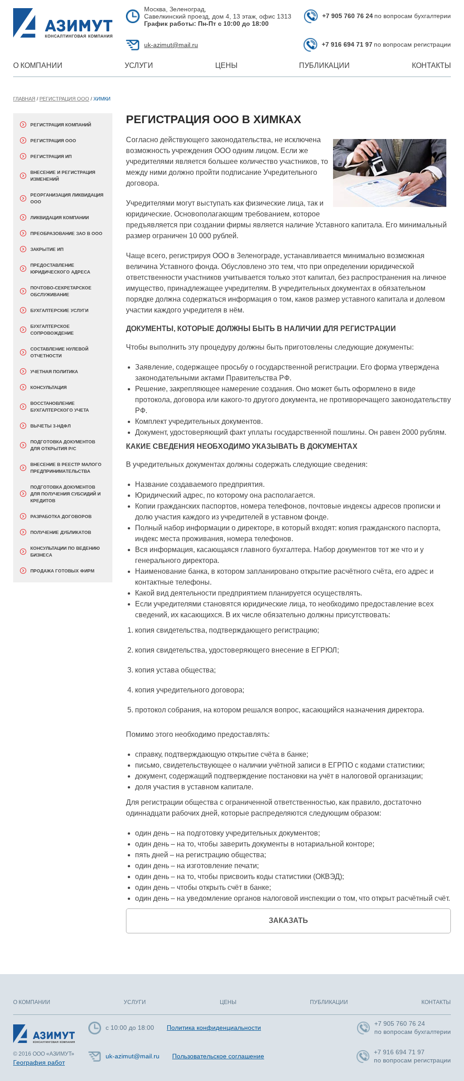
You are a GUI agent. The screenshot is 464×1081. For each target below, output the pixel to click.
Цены (226, 65)
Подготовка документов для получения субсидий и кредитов (65, 494)
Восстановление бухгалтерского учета (59, 407)
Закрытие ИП (46, 249)
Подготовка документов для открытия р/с (62, 445)
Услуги (139, 65)
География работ (39, 1062)
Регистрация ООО (64, 98)
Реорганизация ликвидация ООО (66, 198)
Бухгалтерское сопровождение (52, 330)
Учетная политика (54, 371)
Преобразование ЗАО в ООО (66, 233)
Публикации (324, 65)
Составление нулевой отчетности (59, 352)
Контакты (431, 65)
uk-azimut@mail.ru (171, 44)
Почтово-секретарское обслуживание (61, 291)
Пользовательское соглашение (218, 1056)
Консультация (48, 387)
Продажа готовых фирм (62, 570)
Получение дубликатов (60, 532)
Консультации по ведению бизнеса (65, 551)
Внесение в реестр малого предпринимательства (66, 468)
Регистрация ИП (51, 156)
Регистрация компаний (60, 124)
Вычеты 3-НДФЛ (50, 425)
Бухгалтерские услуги (59, 310)
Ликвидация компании (59, 217)
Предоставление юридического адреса (60, 268)
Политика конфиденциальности (214, 1027)
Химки (102, 98)
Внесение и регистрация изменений (62, 176)
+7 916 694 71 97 (347, 44)
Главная (24, 98)
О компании (38, 65)
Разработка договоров (61, 516)
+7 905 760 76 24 (347, 15)
